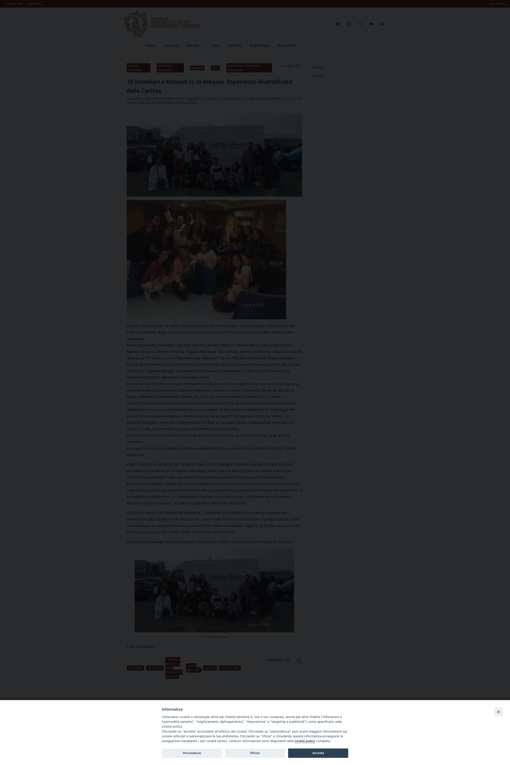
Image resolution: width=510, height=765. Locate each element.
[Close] (498, 711)
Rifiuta (255, 753)
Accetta (318, 753)
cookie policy (305, 741)
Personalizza (192, 753)
